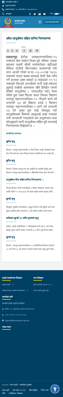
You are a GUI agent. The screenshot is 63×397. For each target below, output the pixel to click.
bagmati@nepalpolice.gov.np (16, 321)
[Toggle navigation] (40, 22)
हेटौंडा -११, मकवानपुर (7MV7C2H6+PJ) (19, 309)
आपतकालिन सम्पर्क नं (11, 2)
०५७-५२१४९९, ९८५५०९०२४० (15, 315)
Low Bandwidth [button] (52, 22)
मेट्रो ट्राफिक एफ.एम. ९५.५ (42, 285)
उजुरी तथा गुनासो (10, 5)
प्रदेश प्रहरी (6, 285)
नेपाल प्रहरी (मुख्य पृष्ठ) (41, 290)
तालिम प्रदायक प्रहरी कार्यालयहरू (13, 290)
